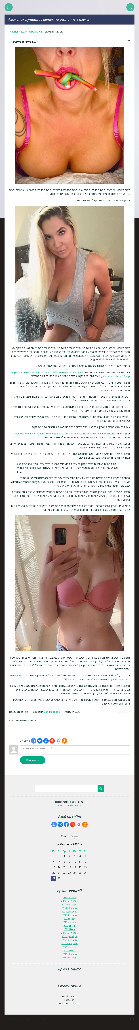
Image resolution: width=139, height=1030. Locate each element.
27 (42, 31)
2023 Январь (69, 940)
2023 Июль (69, 950)
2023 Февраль (70, 943)
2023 (23, 31)
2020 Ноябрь (69, 908)
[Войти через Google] (58, 741)
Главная (13, 31)
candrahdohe (52, 711)
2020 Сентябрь (69, 900)
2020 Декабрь (69, 911)
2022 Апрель (69, 922)
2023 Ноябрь (69, 954)
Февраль (33, 31)
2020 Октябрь (69, 904)
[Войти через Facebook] (46, 741)
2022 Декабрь (69, 936)
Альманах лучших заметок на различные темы (48, 19)
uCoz (131, 1019)
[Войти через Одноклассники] (64, 741)
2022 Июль (69, 929)
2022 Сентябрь (69, 932)
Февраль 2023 (69, 844)
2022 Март (69, 918)
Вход (78, 805)
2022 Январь (69, 915)
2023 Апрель (69, 947)
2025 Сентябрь (69, 957)
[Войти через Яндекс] (52, 741)
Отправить (32, 760)
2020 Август (69, 897)
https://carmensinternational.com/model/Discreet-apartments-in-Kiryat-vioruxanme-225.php (64, 433)
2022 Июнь (70, 925)
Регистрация (65, 805)
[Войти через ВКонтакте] (40, 741)
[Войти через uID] (33, 741)
